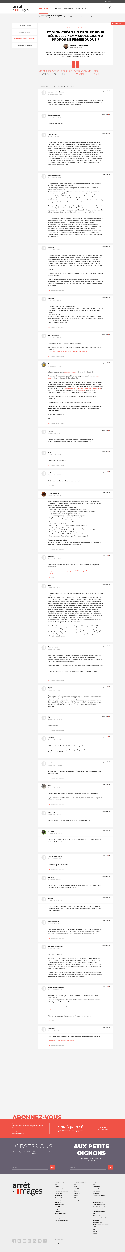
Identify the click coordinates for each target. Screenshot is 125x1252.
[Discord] (40, 1242)
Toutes (75, 1186)
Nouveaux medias (59, 1204)
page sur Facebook (70, 372)
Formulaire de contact (99, 1206)
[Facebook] (14, 1242)
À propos (95, 1197)
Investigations (58, 1195)
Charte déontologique (99, 1204)
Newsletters (96, 1220)
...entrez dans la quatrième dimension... (61, 1041)
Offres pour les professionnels (101, 1215)
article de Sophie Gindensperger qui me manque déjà (82, 388)
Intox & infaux (58, 1193)
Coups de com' (59, 1189)
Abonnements (96, 1186)
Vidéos (76, 1197)
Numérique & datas (60, 1197)
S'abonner (116, 24)
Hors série (57, 1244)
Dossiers (76, 1195)
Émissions (68, 8)
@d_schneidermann (76, 47)
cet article (82, 390)
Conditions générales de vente (101, 1224)
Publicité (57, 1211)
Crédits (95, 1227)
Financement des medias (61, 1220)
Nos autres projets (97, 1202)
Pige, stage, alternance (99, 1211)
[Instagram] (30, 1242)
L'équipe (95, 1200)
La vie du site (96, 1189)
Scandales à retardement (61, 1191)
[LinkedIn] (45, 1242)
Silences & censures (60, 1215)
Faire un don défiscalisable (100, 1218)
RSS (94, 1229)
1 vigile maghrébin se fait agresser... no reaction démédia (67, 351)
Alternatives (58, 1202)
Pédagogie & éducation (61, 1218)
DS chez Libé (65, 1244)
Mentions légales (97, 1222)
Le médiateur (96, 1191)
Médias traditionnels (60, 1213)
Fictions (57, 1186)
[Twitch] (35, 1242)
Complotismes (59, 1209)
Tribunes (95, 1233)
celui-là (67, 392)
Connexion (108, 1)
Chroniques (81, 8)
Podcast (95, 1231)
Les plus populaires (79, 1200)
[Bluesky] (19, 1242)
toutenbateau (53, 1010)
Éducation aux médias (99, 1195)
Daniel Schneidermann (79, 45)
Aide (94, 1213)
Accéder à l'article (25, 25)
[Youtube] (25, 1242)
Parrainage (96, 1193)
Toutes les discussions (98, 1209)
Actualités (56, 8)
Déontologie (58, 1200)
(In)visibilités (58, 1206)
